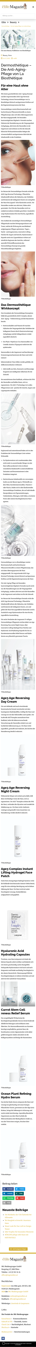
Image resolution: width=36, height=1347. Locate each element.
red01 (15, 58)
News (10, 55)
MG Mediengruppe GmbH (18, 1292)
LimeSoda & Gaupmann (20, 1303)
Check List (6, 1324)
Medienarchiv (7, 1332)
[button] (33, 7)
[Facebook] (3, 1338)
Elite (4, 22)
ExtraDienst (6, 1319)
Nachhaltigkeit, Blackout (20, 1324)
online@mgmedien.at (18, 1296)
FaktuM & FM (7, 1322)
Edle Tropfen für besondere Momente (19, 1232)
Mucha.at (5, 1327)
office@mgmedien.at (10, 1275)
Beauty (13, 22)
